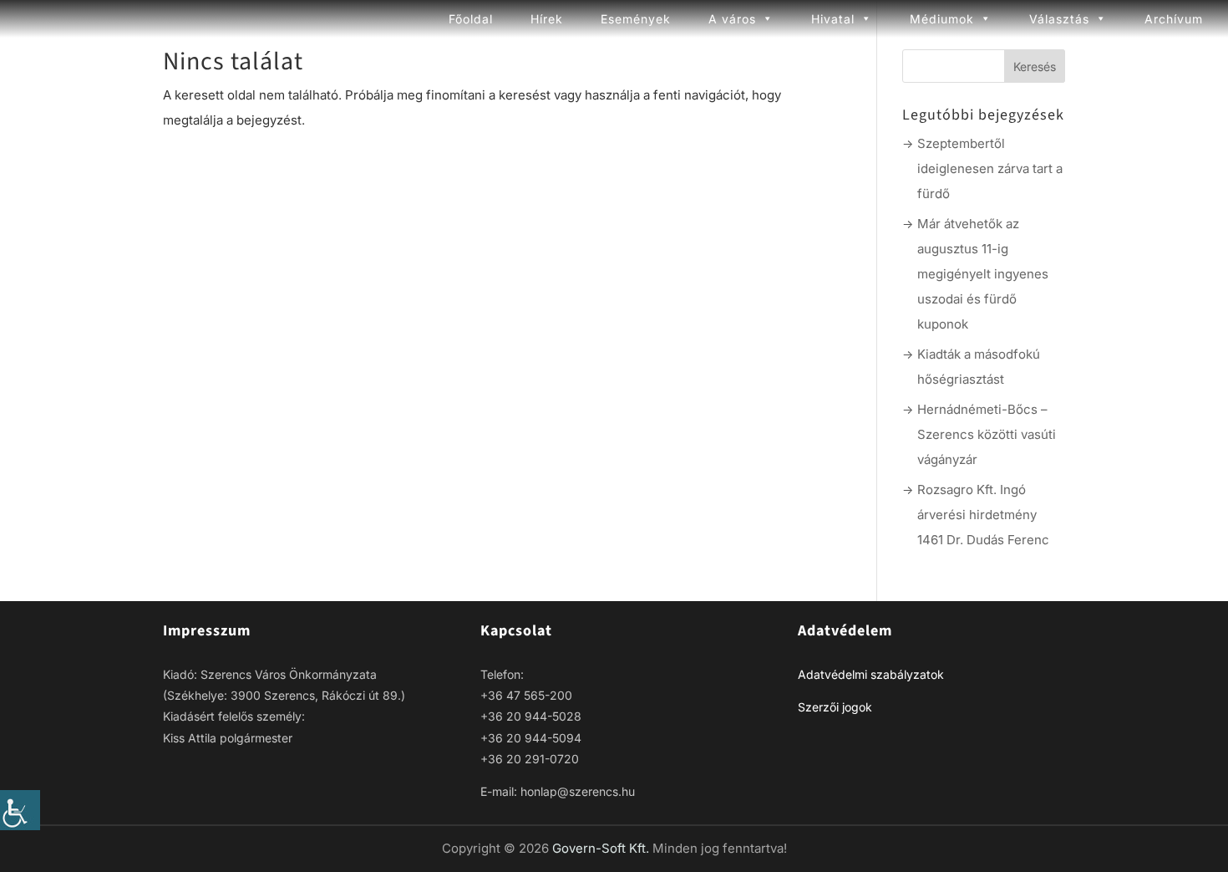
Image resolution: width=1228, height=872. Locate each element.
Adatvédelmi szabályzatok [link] (871, 674)
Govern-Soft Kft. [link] (602, 848)
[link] (20, 810)
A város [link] (732, 19)
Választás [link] (1059, 19)
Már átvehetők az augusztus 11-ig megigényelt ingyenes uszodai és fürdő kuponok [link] (982, 274)
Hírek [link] (546, 19)
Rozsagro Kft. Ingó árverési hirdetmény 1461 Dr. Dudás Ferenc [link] (983, 515)
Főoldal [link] (471, 19)
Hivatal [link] (833, 19)
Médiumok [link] (942, 19)
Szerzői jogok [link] (835, 707)
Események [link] (636, 19)
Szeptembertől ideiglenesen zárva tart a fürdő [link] (990, 168)
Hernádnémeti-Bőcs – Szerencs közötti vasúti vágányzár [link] (986, 434)
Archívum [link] (1173, 19)
